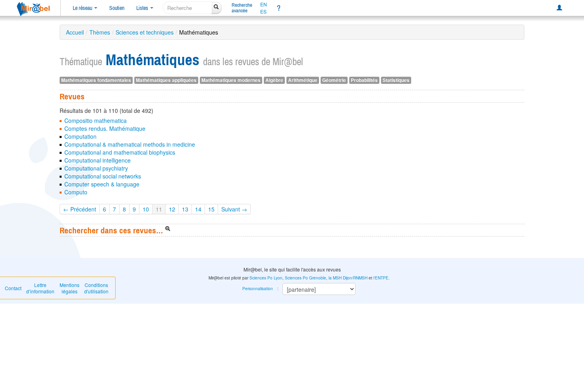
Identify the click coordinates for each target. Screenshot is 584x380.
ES (263, 11)
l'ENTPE (381, 278)
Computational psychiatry (96, 168)
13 (185, 209)
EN (263, 4)
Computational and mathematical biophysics (119, 152)
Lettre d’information (40, 288)
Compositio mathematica (95, 120)
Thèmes (99, 32)
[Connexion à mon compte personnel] (559, 8)
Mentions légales (69, 288)
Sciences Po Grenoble (305, 278)
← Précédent (79, 209)
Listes (142, 8)
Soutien (116, 8)
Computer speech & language (101, 184)
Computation (80, 136)
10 (146, 209)
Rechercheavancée (242, 8)
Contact (13, 288)
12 (172, 209)
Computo (75, 192)
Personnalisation (257, 288)
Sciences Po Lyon (265, 278)
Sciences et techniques (145, 32)
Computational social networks (102, 176)
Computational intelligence (97, 160)
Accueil (75, 32)
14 (198, 209)
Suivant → (234, 209)
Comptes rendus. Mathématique (104, 128)
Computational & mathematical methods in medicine (129, 144)
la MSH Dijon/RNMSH (348, 278)
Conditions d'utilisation (96, 288)
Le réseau (83, 8)
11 (159, 209)
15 (211, 209)
